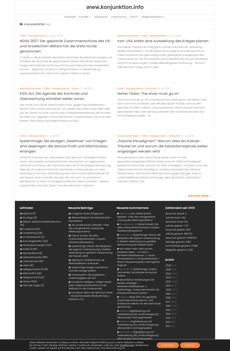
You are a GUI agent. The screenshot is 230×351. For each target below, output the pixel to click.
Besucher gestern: (176, 229)
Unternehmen (30, 261)
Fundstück (28, 229)
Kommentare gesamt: (178, 245)
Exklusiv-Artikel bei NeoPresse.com (42, 221)
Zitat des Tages (31, 285)
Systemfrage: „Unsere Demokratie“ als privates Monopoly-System (137, 272)
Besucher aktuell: (175, 213)
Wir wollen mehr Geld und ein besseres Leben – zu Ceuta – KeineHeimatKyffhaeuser (134, 252)
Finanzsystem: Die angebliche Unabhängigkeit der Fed (87, 276)
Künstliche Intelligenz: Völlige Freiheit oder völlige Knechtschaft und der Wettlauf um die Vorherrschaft (90, 285)
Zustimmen (167, 345)
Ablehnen (190, 345)
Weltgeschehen (37, 35)
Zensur (75, 88)
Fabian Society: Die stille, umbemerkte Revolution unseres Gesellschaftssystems (87, 239)
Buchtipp (28, 217)
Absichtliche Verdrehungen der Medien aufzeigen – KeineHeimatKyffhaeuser (135, 283)
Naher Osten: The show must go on (148, 93)
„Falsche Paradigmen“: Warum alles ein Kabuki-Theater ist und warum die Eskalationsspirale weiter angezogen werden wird (162, 146)
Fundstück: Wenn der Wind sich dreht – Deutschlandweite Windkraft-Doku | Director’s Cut (90, 296)
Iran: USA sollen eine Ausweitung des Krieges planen (163, 41)
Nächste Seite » (199, 196)
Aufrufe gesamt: (175, 233)
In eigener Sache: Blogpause (87, 213)
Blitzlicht (27, 213)
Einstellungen (127, 345)
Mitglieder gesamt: (176, 249)
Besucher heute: (175, 221)
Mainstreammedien (128, 35)
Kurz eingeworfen (32, 241)
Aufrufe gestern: (175, 225)
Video (26, 265)
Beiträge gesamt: (176, 241)
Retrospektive (30, 253)
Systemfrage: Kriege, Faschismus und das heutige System (88, 269)
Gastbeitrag (30, 233)
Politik (23, 35)
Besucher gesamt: (176, 237)
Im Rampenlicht (32, 237)
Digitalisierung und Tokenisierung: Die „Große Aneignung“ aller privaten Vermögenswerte (138, 314)
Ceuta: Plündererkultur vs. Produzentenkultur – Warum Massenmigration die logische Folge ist (138, 260)
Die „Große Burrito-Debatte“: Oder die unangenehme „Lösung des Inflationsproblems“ (89, 228)
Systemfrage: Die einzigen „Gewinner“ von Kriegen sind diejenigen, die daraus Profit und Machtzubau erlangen (64, 146)
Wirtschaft (151, 88)
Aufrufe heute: (173, 217)
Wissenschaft (30, 277)
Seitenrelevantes (32, 257)
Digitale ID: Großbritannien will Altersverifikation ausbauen (86, 261)
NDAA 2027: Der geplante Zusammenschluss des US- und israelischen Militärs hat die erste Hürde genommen (65, 46)
